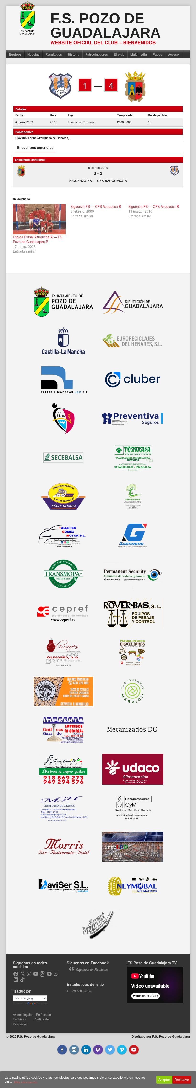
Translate (41, 1003)
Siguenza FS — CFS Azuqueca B (98, 180)
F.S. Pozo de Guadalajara (105, 25)
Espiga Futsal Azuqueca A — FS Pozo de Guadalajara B (37, 239)
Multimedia (138, 54)
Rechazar (181, 1080)
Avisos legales (23, 1014)
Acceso (173, 54)
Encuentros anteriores (35, 147)
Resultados (53, 54)
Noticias (33, 54)
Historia (73, 54)
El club (119, 54)
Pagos (157, 54)
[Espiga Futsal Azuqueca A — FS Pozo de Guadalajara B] (39, 219)
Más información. (26, 1082)
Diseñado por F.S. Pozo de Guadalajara (160, 1036)
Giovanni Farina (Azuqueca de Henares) (42, 138)
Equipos (15, 54)
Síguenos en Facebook (88, 963)
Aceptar (164, 1080)
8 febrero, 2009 (98, 167)
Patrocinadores (96, 54)
